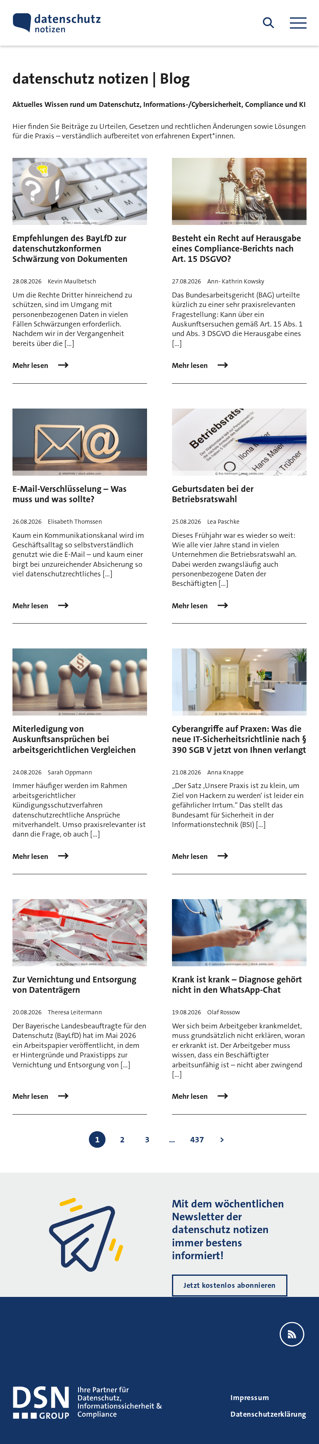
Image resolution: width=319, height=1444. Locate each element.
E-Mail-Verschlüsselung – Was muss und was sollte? (69, 494)
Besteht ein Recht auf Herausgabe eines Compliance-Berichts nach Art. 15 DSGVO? (236, 248)
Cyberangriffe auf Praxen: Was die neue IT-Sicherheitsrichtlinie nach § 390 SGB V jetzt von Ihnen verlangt (239, 739)
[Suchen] (268, 23)
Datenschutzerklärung (269, 1414)
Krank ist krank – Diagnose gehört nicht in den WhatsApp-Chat (237, 985)
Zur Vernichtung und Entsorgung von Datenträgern (74, 985)
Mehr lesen (31, 365)
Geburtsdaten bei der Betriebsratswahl (212, 494)
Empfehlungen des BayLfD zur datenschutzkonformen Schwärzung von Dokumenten (70, 248)
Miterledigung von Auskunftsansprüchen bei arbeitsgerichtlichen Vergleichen (74, 739)
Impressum (250, 1398)
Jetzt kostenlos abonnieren (230, 1285)
